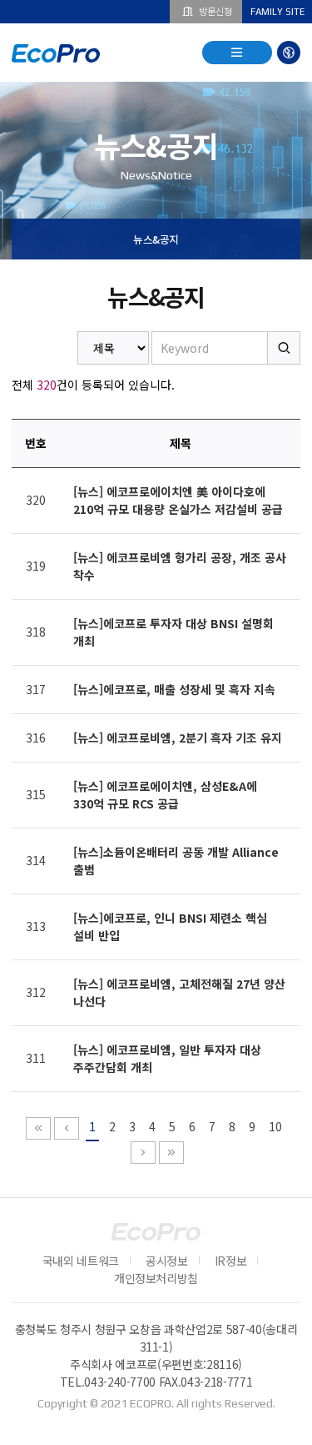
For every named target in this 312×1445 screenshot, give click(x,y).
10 (275, 1126)
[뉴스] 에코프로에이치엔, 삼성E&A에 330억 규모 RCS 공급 (165, 795)
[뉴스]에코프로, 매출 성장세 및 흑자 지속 (174, 689)
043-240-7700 (120, 1381)
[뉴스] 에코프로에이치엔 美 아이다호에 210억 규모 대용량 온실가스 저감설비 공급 (178, 500)
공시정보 (167, 1260)
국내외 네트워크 (80, 1260)
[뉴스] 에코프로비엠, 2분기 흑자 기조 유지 (177, 737)
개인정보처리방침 (156, 1278)
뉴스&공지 (156, 239)
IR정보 (231, 1260)
